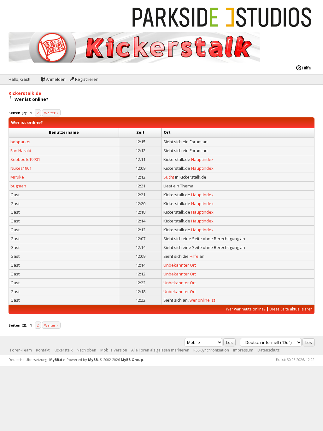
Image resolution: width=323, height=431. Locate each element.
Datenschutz (268, 350)
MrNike (17, 177)
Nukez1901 (21, 168)
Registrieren (86, 79)
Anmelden (55, 79)
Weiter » (51, 112)
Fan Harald (20, 150)
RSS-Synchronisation (211, 350)
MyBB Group (132, 359)
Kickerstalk (63, 350)
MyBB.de (57, 359)
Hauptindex (202, 159)
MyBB (93, 359)
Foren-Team (21, 350)
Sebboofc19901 (25, 159)
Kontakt (43, 350)
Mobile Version (113, 350)
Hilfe (306, 68)
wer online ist (202, 300)
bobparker (20, 142)
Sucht (168, 177)
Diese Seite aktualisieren (291, 309)
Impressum (243, 350)
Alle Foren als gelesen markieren (160, 350)
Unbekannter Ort (179, 265)
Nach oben (86, 350)
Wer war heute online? (245, 309)
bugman (18, 186)
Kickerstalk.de (25, 93)
